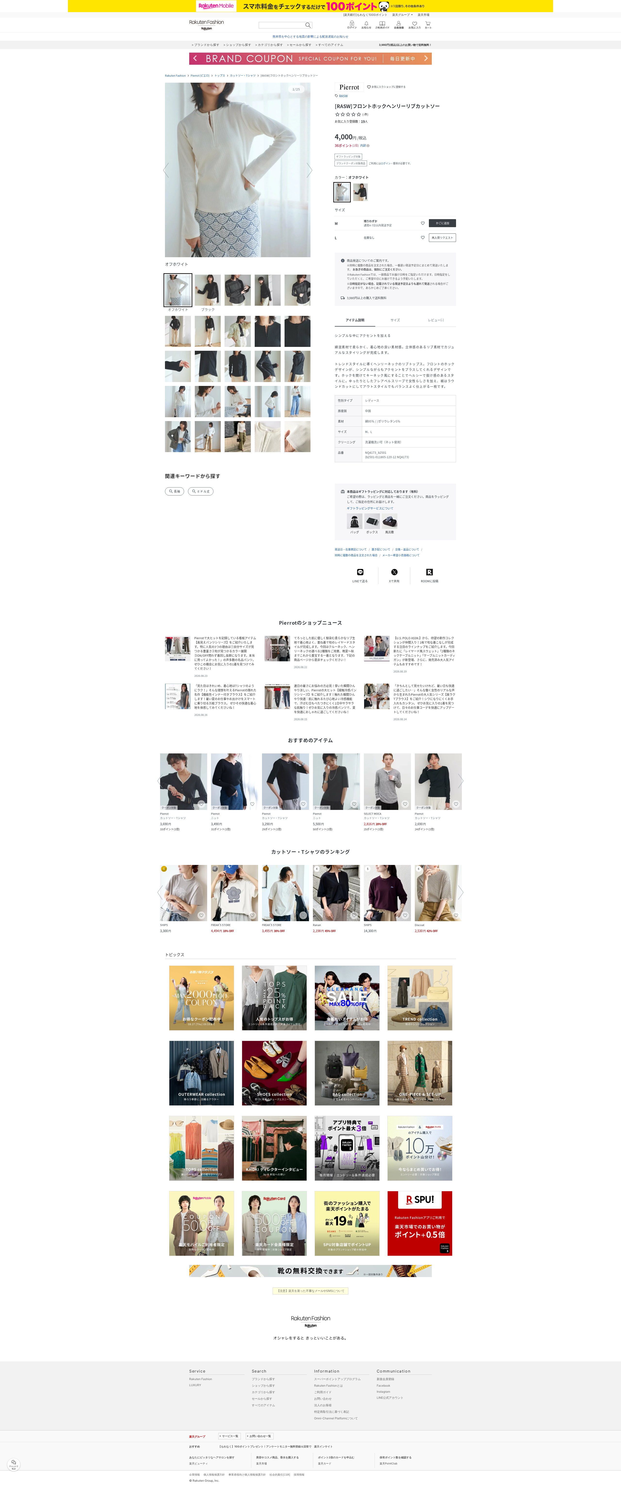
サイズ (395, 320)
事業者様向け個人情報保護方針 (247, 1474)
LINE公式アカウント (390, 1397)
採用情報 (299, 1474)
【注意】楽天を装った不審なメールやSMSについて (310, 1291)
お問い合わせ (323, 1398)
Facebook (383, 1385)
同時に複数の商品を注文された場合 (356, 555)
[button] (237, 170)
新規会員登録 (385, 1379)
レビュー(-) (436, 320)
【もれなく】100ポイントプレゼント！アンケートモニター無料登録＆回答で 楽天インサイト (275, 1446)
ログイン (386, 163)
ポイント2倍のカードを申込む (336, 1457)
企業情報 (194, 1474)
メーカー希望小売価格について (401, 555)
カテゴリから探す (263, 1392)
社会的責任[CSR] (280, 1474)
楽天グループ (401, 14)
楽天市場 (423, 14)
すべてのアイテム (263, 1405)
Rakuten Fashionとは (328, 1385)
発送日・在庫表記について (351, 549)
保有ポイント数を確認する (396, 1457)
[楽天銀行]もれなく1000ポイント (365, 14)
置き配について (381, 549)
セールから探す (262, 1398)
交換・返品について (407, 549)
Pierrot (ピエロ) (200, 75)
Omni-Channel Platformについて (336, 1418)
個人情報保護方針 (214, 1474)
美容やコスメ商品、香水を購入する (277, 1457)
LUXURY (195, 1385)
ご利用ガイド (323, 1392)
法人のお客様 (323, 1405)
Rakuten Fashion (175, 75)
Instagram (383, 1391)
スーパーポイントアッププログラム (337, 1379)
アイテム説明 (355, 320)
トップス (219, 75)
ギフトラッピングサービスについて (370, 508)
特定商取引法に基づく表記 (331, 1412)
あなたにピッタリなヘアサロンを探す (212, 1457)
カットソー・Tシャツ (243, 75)
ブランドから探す (263, 1379)
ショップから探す (263, 1385)
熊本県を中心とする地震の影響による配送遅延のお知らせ (310, 36)
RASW (343, 96)
